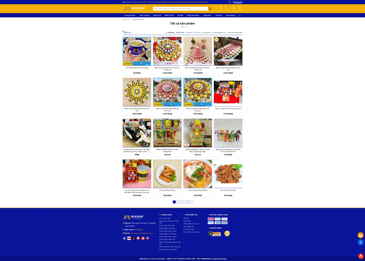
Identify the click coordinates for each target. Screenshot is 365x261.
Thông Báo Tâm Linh (191, 224)
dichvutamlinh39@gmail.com (141, 233)
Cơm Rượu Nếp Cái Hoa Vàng (137, 68)
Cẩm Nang (230, 15)
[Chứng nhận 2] (227, 233)
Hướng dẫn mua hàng (167, 234)
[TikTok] (133, 238)
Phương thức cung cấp (168, 249)
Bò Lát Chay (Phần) (228, 190)
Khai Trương (145, 15)
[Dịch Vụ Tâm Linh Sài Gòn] (134, 8)
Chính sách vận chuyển (168, 237)
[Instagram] (138, 238)
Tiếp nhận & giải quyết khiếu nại (170, 243)
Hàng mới (207, 32)
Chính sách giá (164, 218)
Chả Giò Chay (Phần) (167, 190)
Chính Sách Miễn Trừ (167, 239)
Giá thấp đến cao (220, 32)
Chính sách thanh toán (168, 231)
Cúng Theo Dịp (193, 15)
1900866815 (138, 230)
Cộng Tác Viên (188, 229)
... (184, 202)
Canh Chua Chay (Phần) (197, 190)
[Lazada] (147, 238)
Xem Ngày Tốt (188, 226)
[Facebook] (124, 238)
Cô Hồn (180, 15)
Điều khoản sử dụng (167, 228)
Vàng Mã (207, 15)
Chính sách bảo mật (166, 225)
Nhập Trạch (169, 15)
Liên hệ (186, 218)
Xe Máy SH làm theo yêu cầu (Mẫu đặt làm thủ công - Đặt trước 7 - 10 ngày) (137, 152)
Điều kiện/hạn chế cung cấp (170, 247)
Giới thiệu (187, 221)
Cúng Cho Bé (130, 15)
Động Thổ (157, 15)
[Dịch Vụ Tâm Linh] (133, 217)
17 (187, 202)
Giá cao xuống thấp (235, 32)
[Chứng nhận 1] (214, 233)
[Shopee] (143, 238)
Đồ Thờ (218, 15)
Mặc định (181, 32)
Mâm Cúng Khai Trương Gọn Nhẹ (228, 108)
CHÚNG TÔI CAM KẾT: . (154, 2)
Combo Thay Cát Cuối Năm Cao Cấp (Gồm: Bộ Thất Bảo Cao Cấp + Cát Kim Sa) (137, 192)
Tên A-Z (190, 32)
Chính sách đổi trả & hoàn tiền (169, 222)
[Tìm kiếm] (210, 9)
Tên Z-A (198, 32)
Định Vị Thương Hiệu (191, 232)
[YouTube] (129, 238)
